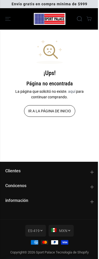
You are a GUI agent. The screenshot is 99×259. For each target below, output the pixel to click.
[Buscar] (79, 19)
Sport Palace (45, 252)
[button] (8, 19)
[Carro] (89, 19)
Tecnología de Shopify (72, 252)
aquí (71, 91)
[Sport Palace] (49, 19)
